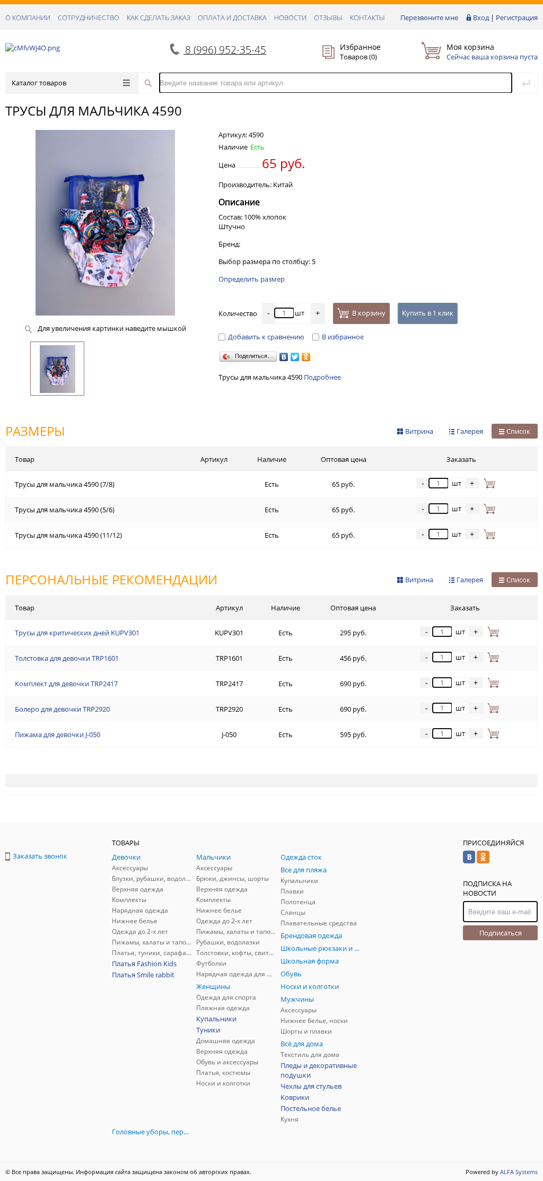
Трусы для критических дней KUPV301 (77, 632)
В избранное (343, 337)
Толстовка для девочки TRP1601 (67, 658)
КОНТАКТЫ (367, 17)
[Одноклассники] (306, 357)
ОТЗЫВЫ (328, 17)
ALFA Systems (519, 1172)
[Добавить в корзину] (487, 483)
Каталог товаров (39, 83)
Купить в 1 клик (427, 313)
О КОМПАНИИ (27, 17)
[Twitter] (295, 357)
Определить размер (251, 279)
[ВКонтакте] (284, 357)
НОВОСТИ (290, 17)
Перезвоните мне (429, 17)
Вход (481, 17)
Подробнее (322, 377)
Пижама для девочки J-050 (57, 734)
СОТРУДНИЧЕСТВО (88, 17)
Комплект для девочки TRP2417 (66, 683)
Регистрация (517, 17)
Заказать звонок (40, 856)
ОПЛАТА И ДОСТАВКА (232, 17)
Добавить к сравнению (266, 337)
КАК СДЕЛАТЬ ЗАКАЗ (158, 17)
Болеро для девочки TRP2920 (62, 709)
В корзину (369, 313)
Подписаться (500, 933)
